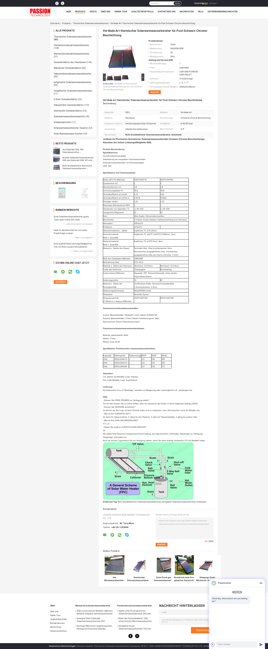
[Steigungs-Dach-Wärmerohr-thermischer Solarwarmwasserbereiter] (207, 565)
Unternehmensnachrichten (222, 11)
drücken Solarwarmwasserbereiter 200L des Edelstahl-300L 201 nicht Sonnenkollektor (78, 160)
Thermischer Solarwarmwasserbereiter (90, 23)
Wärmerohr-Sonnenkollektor (67, 68)
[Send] (261, 644)
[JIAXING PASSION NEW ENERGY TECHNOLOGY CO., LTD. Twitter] (62, 3)
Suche (177, 3)
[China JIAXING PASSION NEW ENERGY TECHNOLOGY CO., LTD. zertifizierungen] (61, 193)
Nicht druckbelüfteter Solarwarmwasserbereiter (139, 502)
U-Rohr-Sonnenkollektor (65, 99)
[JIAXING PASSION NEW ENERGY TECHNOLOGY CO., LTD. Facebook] (56, 3)
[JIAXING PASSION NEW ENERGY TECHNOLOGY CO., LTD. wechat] (72, 271)
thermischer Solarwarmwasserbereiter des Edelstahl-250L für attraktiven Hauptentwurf (139, 579)
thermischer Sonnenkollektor (68, 110)
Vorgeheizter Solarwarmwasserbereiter (73, 90)
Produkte (80, 11)
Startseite (55, 23)
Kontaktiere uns (166, 11)
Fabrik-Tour (120, 11)
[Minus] (261, 583)
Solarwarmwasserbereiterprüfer (69, 116)
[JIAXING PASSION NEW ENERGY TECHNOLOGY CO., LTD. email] (57, 271)
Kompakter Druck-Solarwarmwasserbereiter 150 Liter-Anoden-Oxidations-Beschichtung (135, 628)
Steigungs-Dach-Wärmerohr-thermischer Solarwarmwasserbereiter (207, 579)
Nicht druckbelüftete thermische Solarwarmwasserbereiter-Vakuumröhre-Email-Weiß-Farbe (77, 168)
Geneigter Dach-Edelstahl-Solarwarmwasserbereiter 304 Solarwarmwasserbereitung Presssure (94, 620)
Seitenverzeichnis (58, 631)
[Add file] (213, 644)
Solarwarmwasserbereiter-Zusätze (71, 128)
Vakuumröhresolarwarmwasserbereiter (72, 73)
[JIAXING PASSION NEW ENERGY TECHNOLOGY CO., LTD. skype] (79, 271)
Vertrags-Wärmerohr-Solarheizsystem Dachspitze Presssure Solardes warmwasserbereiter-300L (94, 628)
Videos (93, 11)
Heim (68, 11)
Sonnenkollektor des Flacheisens (70, 62)
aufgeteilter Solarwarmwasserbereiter (72, 82)
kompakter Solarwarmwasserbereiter (179, 502)
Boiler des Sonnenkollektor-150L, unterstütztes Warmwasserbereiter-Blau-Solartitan (135, 620)
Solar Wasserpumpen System (68, 133)
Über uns (105, 11)
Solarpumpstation (62, 122)
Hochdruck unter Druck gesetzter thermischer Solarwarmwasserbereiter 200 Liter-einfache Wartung (185, 579)
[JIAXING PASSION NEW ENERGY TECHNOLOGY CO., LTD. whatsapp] (64, 271)
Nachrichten (187, 11)
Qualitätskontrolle (142, 11)
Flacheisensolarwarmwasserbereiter (71, 45)
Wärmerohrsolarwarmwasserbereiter (71, 53)
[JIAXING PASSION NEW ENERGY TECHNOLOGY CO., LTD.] (42, 12)
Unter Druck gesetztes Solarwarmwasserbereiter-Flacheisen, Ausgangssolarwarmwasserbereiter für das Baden (166, 579)
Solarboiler (201, 502)
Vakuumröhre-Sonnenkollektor (68, 105)
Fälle (200, 11)
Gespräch (198, 3)
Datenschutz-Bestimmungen (62, 646)
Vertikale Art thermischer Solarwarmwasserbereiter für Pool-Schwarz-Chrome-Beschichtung (123, 87)
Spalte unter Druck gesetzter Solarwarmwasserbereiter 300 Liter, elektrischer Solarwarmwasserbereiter (136, 613)
